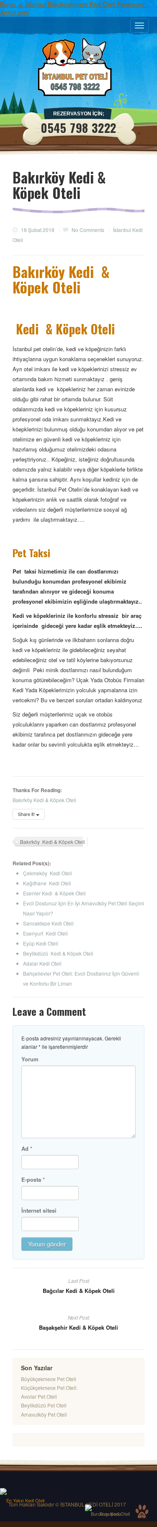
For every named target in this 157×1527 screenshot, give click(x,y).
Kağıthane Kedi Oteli (47, 883)
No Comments (88, 229)
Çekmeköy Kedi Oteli (47, 873)
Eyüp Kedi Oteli (40, 943)
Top (142, 1511)
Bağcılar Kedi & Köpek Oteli (79, 1291)
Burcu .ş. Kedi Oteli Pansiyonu (110, 1513)
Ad (26, 1148)
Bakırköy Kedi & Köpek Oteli (52, 841)
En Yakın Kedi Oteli (25, 1500)
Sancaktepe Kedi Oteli (48, 923)
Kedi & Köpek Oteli (64, 328)
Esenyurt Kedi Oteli (45, 933)
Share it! (27, 814)
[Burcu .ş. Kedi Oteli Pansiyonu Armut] (110, 1507)
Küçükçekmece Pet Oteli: (49, 1387)
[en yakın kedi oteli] (25, 1491)
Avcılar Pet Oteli (39, 1396)
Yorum (30, 1059)
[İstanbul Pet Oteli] (78, 67)
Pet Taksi (34, 552)
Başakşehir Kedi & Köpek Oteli (78, 1327)
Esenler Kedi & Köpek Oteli (54, 893)
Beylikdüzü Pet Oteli (44, 1405)
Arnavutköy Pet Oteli (44, 1414)
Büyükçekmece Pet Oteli (48, 1378)
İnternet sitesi (39, 1210)
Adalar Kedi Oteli (42, 963)
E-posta (33, 1179)
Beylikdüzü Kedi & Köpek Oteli (58, 953)
